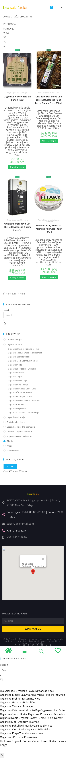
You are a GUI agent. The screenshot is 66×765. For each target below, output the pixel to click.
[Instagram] (19, 645)
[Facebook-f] (15, 645)
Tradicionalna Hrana (16, 422)
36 (4, 37)
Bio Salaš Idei (13, 450)
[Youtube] (24, 645)
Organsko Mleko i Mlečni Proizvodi (23, 400)
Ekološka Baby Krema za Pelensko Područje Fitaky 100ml (48, 228)
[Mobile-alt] (46, 645)
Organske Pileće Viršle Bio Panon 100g (17, 98)
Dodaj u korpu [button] (17, 167)
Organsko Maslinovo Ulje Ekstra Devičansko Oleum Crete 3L (17, 227)
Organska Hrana (14, 344)
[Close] (43, 559)
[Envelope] (42, 645)
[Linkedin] (37, 645)
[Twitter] (33, 645)
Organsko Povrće (16, 372)
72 (4, 42)
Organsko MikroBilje (16, 417)
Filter (10, 466)
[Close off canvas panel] (2, 755)
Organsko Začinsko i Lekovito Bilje (23, 412)
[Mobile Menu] (55, 7)
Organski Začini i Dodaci (18, 356)
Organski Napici (15, 376)
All (4, 46)
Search (6, 310)
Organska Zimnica (16, 404)
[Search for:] (60, 7)
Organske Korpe (14, 339)
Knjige (9, 445)
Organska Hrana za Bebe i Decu (22, 388)
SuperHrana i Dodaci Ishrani (19, 436)
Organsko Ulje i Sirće (51, 92)
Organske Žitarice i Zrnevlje (20, 392)
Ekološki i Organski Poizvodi (19, 431)
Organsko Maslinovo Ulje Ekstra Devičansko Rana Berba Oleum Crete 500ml (48, 100)
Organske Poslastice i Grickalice (22, 368)
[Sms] (51, 645)
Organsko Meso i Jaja (20, 92)
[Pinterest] (28, 645)
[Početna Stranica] (4, 293)
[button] (28, 53)
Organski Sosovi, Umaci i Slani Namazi (25, 352)
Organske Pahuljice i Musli (20, 396)
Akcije (8, 92)
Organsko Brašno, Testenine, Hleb (23, 348)
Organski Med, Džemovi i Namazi (23, 360)
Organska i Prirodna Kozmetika (51, 221)
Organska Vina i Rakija (18, 384)
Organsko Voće (15, 364)
